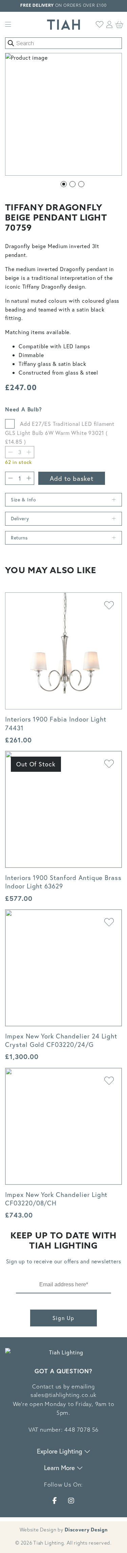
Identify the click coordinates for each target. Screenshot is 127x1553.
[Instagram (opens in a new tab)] (71, 1500)
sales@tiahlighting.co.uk (63, 1395)
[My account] (109, 24)
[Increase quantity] (29, 478)
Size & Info (23, 499)
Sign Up (63, 1317)
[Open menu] (8, 24)
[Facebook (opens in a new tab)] (54, 1500)
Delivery (20, 518)
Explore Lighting (60, 1451)
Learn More (60, 1467)
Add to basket (71, 478)
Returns (19, 537)
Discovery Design (86, 1530)
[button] (64, 184)
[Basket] (119, 24)
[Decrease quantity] (10, 452)
